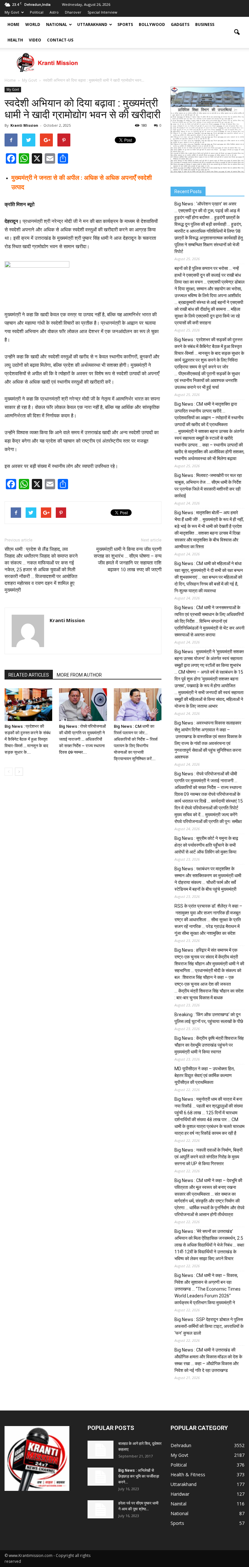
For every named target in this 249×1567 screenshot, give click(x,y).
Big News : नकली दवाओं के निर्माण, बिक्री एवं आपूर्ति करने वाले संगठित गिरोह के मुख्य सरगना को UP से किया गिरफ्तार (208, 1156)
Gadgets (180, 24)
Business (204, 24)
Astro (54, 12)
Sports (125, 24)
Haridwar (180, 1494)
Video (35, 40)
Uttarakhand (92, 24)
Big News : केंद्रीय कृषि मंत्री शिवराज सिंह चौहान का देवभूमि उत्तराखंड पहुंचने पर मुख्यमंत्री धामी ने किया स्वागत (209, 1045)
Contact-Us (60, 40)
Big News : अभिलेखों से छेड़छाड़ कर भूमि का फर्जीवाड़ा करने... (138, 1476)
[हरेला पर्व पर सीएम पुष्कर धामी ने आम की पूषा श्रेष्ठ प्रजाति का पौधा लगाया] (100, 1509)
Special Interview (102, 12)
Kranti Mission (24, 125)
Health (15, 40)
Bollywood (152, 24)
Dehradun (181, 1445)
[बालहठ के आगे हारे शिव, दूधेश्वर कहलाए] (100, 1450)
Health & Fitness (188, 1474)
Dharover (73, 12)
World (32, 24)
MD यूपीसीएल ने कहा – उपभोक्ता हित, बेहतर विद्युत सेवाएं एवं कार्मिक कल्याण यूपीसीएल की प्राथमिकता (204, 1075)
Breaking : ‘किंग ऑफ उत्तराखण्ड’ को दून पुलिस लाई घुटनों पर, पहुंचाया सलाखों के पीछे (208, 1018)
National (56, 24)
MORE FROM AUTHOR (79, 675)
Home (13, 24)
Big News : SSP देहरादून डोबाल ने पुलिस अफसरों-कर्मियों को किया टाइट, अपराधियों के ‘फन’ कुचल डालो (208, 1326)
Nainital (178, 1504)
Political (36, 12)
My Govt (12, 12)
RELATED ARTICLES (28, 675)
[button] (236, 32)
